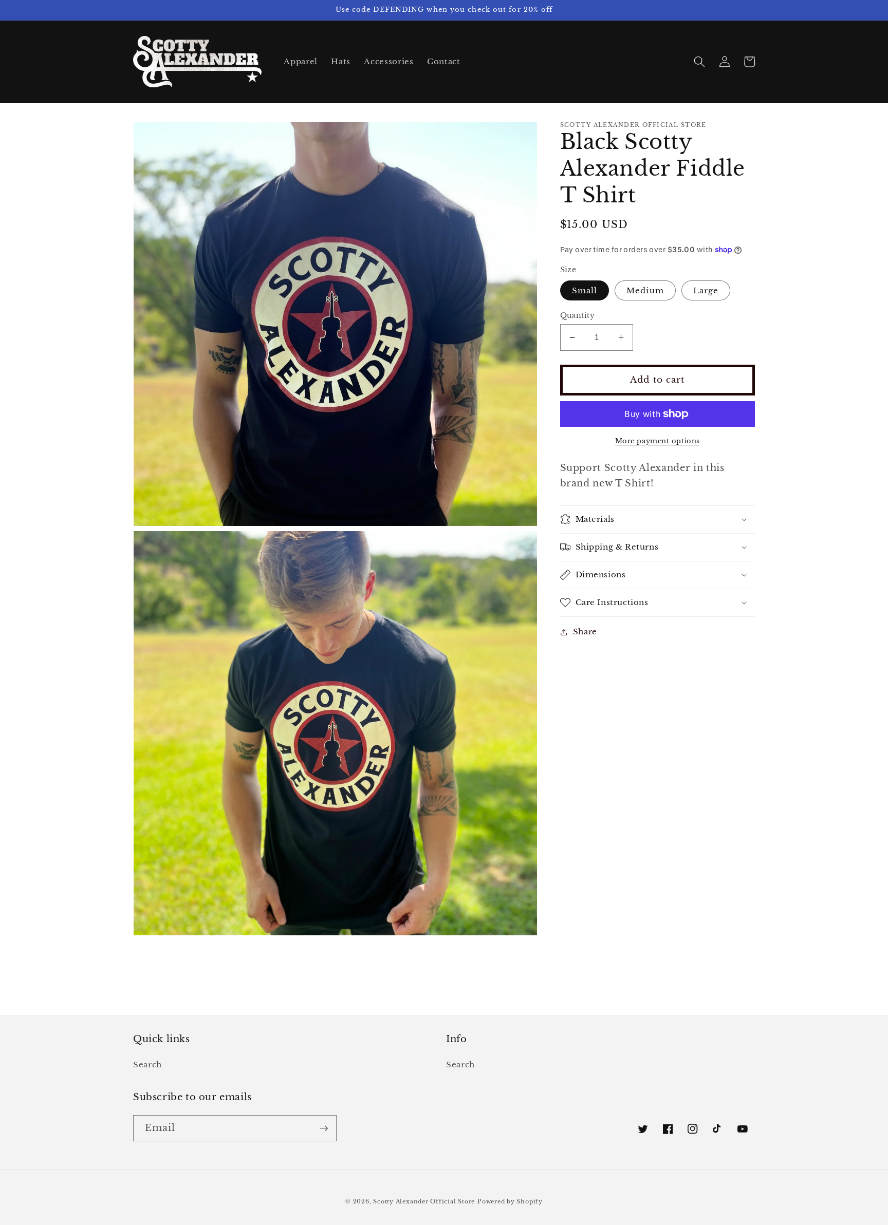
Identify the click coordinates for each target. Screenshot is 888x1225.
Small (585, 290)
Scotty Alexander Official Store (424, 1201)
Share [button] (585, 631)
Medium (645, 290)
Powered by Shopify (510, 1201)
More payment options (657, 441)
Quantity (577, 314)
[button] (699, 61)
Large (706, 290)
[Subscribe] (323, 1128)
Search (147, 1064)
